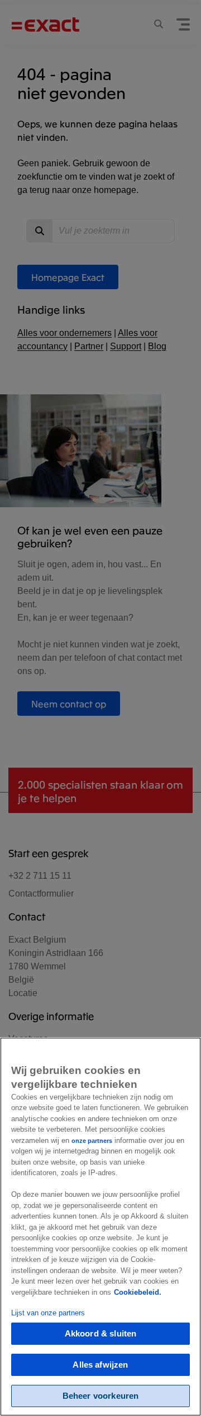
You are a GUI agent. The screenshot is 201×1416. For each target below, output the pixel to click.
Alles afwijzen (100, 1364)
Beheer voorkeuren (101, 1395)
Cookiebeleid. (137, 1292)
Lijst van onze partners (48, 1313)
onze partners (91, 1140)
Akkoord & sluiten (101, 1333)
